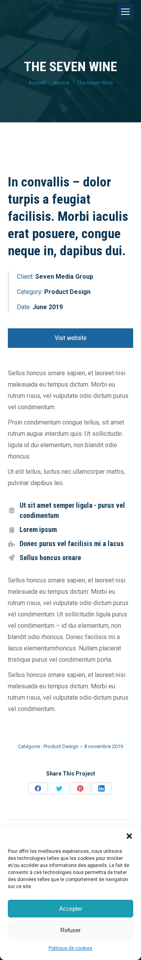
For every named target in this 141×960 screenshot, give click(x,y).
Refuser (70, 930)
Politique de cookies (70, 948)
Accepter (70, 908)
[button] (129, 836)
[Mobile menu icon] (125, 12)
